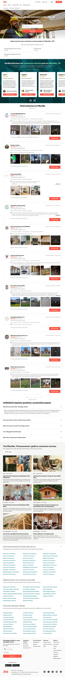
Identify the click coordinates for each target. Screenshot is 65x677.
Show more (58, 184)
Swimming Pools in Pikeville (49, 626)
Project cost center (47, 644)
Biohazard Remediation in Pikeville (31, 591)
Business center (36, 646)
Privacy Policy (20, 670)
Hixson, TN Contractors (48, 567)
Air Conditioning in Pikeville (49, 631)
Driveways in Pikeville (8, 624)
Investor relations (57, 650)
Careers (55, 646)
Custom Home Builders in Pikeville (11, 589)
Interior (4, 5)
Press (54, 648)
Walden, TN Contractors (48, 558)
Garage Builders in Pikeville (49, 593)
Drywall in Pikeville (47, 589)
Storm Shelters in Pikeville (29, 589)
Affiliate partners (57, 658)
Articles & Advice (26, 5)
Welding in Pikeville (27, 622)
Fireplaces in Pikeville (48, 596)
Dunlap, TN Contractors (8, 562)
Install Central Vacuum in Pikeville (31, 598)
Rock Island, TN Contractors (9, 574)
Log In (52, 2)
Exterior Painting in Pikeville (29, 633)
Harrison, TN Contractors (49, 562)
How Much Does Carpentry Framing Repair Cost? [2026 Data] (16, 476)
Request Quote (54, 138)
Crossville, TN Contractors (9, 567)
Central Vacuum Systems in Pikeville (31, 593)
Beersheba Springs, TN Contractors (11, 572)
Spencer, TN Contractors (8, 558)
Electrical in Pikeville (28, 600)
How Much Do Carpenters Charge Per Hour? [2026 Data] (47, 476)
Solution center (46, 642)
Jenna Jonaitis (36, 502)
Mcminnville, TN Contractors (29, 574)
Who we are (56, 644)
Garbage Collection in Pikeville (50, 615)
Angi (4, 473)
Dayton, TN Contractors (8, 556)
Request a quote (10, 94)
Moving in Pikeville (47, 633)
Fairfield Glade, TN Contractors (30, 567)
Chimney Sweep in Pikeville (29, 624)
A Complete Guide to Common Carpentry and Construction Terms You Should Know (45, 505)
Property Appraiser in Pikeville (30, 619)
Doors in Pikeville (47, 617)
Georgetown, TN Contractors (49, 553)
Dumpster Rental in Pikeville (9, 598)
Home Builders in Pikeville (9, 591)
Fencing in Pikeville (7, 626)
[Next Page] (41, 397)
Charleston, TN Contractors (49, 572)
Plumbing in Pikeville (8, 613)
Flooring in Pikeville (27, 615)
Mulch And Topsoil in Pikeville (30, 626)
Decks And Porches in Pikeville (50, 587)
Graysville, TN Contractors (9, 553)
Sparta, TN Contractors (28, 565)
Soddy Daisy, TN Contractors (29, 553)
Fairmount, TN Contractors (49, 560)
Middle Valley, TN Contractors (50, 565)
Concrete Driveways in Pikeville (50, 622)
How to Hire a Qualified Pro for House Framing (15, 534)
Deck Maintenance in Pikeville (10, 633)
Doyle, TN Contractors (28, 558)
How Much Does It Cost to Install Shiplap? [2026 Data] (16, 505)
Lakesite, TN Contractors (29, 556)
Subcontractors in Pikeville (9, 587)
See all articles (8, 452)
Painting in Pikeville (7, 631)
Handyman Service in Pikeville (50, 624)
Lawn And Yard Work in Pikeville (50, 619)
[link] (4, 91)
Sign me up (12, 656)
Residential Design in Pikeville (30, 596)
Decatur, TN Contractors (28, 569)
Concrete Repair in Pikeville (29, 631)
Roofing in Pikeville (7, 615)
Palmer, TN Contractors (28, 562)
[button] (15, 130)
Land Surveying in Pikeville (29, 628)
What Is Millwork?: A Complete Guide (43, 534)
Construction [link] (5, 8)
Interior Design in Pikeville (49, 591)
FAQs (44, 646)
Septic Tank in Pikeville (8, 628)
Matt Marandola (7, 531)
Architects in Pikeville (8, 596)
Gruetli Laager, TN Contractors (30, 572)
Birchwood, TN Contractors (29, 560)
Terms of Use (13, 670)
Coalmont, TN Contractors (49, 569)
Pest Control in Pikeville (48, 628)
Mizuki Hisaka (36, 531)
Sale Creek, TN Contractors (9, 565)
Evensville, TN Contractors (9, 560)
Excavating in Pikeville (8, 619)
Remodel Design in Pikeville (9, 600)
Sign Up (59, 2)
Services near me (27, 647)
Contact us (55, 652)
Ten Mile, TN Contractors (48, 574)
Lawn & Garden (15, 5)
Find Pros (32, 31)
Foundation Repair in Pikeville (10, 622)
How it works (56, 642)
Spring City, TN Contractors (9, 569)
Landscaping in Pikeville (48, 613)
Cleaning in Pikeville (27, 617)
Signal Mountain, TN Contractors (50, 556)
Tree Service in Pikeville (8, 617)
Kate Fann (5, 502)
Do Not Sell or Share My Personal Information (29, 672)
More (21, 5)
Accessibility (15, 672)
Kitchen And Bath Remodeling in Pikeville (12, 593)
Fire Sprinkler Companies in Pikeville (31, 587)
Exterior (9, 5)
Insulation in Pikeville (28, 613)
